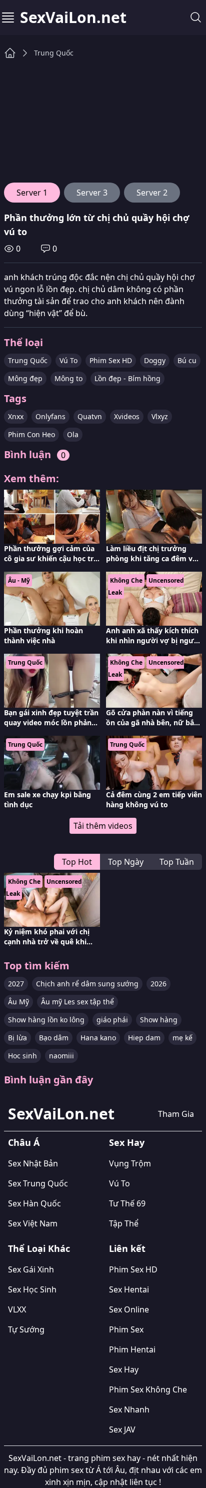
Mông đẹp (25, 378)
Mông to (68, 378)
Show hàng (159, 1019)
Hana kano (98, 1037)
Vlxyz (160, 416)
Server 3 (92, 192)
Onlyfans (51, 416)
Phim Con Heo (31, 434)
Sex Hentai (129, 1289)
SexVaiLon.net (73, 18)
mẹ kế (182, 1037)
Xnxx (16, 416)
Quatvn (90, 416)
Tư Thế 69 (127, 1203)
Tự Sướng (26, 1329)
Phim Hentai (132, 1349)
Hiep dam (144, 1037)
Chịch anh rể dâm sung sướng (87, 983)
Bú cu (187, 360)
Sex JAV (122, 1429)
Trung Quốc (54, 53)
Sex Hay (126, 1142)
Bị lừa (17, 1037)
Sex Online (129, 1309)
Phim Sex (126, 1329)
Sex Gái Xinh (31, 1269)
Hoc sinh (22, 1055)
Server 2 (152, 192)
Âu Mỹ (18, 1001)
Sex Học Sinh (32, 1289)
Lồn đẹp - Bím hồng (127, 378)
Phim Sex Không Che (148, 1389)
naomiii (61, 1055)
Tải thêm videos (103, 825)
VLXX (17, 1309)
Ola (72, 434)
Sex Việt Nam (33, 1223)
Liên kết (127, 1248)
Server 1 (32, 192)
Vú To (69, 360)
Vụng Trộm (130, 1163)
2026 (158, 983)
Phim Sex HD (111, 360)
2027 (16, 983)
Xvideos (127, 416)
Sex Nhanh (129, 1409)
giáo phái (112, 1019)
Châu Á (24, 1142)
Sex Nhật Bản (33, 1163)
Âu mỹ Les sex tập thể (77, 1001)
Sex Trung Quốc (38, 1183)
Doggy (155, 360)
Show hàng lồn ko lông (46, 1019)
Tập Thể (123, 1223)
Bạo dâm (53, 1037)
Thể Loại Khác (39, 1248)
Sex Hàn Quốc (34, 1203)
